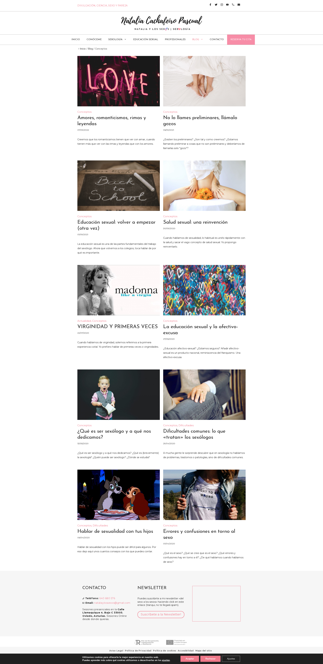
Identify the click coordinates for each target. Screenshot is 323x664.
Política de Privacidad (138, 650)
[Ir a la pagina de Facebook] (210, 4)
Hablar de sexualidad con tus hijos (115, 531)
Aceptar (190, 658)
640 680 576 (107, 598)
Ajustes (231, 658)
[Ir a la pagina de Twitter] (214, 4)
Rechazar (210, 658)
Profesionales (175, 39)
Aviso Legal (116, 650)
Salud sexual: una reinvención (195, 222)
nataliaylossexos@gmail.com (112, 602)
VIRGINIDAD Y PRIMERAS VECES (117, 326)
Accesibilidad (186, 650)
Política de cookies (164, 650)
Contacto (217, 39)
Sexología (115, 39)
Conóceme (94, 39)
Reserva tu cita (241, 39)
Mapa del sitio (203, 650)
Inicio (75, 39)
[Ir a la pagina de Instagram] (220, 4)
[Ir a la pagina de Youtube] (226, 4)
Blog (195, 39)
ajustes (166, 660)
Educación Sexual (145, 39)
